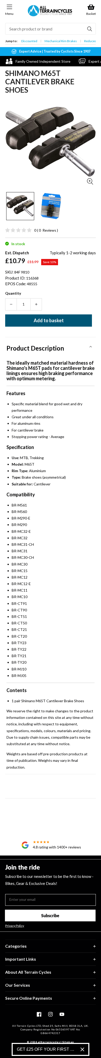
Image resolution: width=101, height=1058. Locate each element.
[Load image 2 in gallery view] (50, 206)
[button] (50, 346)
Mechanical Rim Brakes (61, 41)
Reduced (90, 41)
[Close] (82, 1049)
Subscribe (50, 915)
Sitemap (68, 1041)
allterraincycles (49, 1041)
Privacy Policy (14, 926)
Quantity (13, 293)
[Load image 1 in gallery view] (20, 206)
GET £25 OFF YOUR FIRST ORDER (46, 1049)
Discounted (29, 41)
